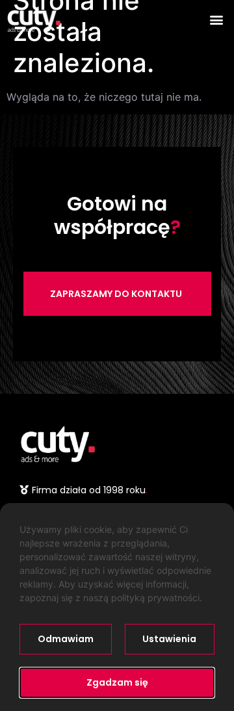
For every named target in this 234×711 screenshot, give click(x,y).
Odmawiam (66, 638)
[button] (217, 19)
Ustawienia (169, 638)
